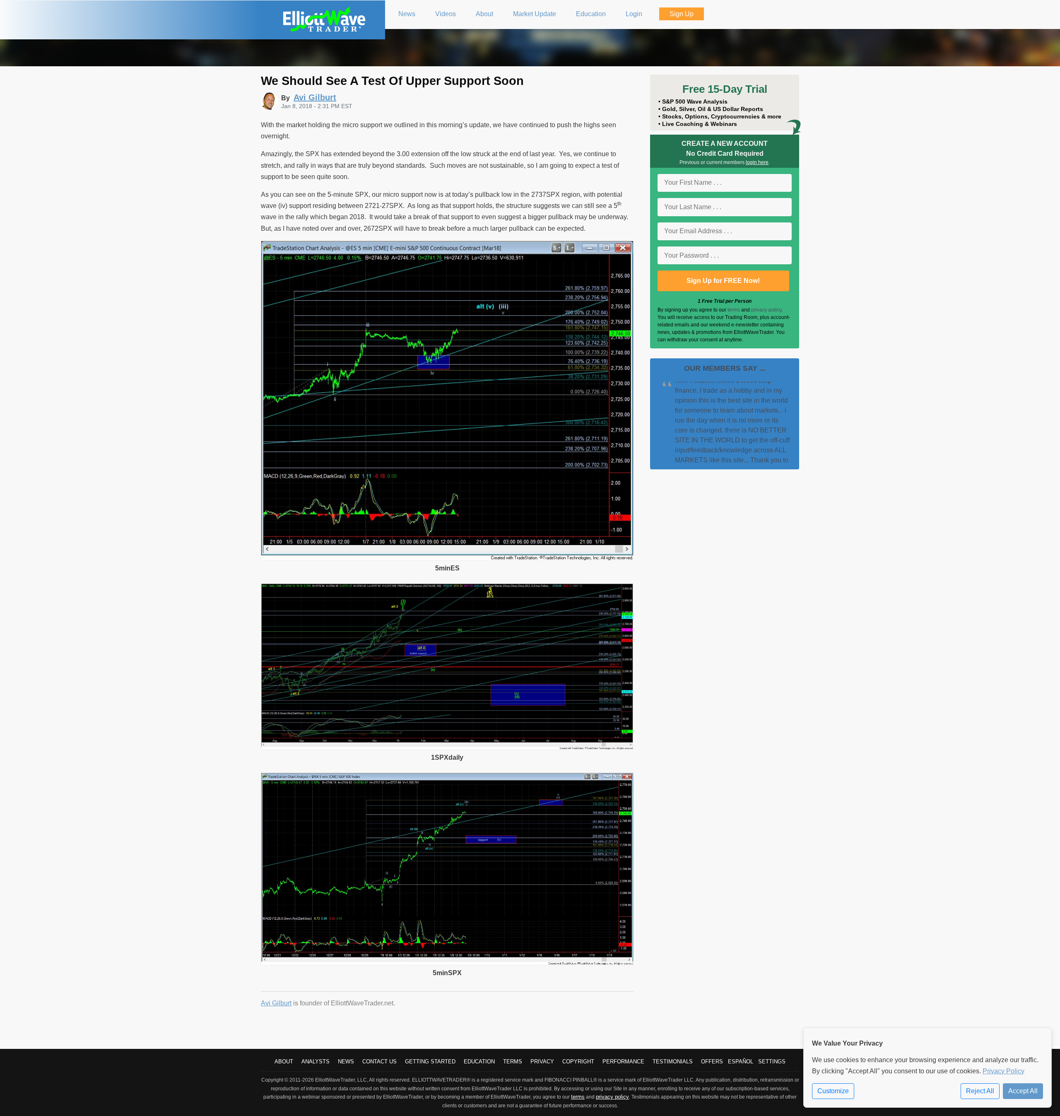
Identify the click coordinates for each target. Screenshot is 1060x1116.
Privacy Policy (1003, 1071)
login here (757, 162)
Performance (623, 1061)
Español (740, 1061)
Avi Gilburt (276, 1003)
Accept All (1023, 1090)
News (346, 1061)
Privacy (542, 1061)
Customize (833, 1090)
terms (734, 310)
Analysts (315, 1061)
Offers (712, 1061)
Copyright (578, 1061)
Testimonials (673, 1061)
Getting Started (430, 1061)
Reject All (980, 1090)
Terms (512, 1061)
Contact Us (379, 1061)
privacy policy (766, 310)
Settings (771, 1061)
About (284, 1061)
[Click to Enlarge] (447, 558)
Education (479, 1061)
